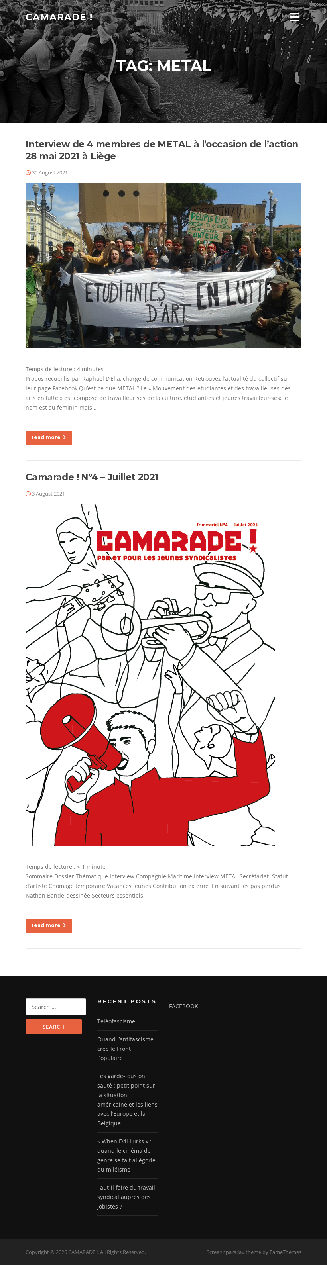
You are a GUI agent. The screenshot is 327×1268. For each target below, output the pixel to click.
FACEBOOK (183, 1006)
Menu (294, 17)
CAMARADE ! (59, 16)
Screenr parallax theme (234, 1252)
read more (46, 437)
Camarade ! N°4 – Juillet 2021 (92, 477)
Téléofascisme (116, 1021)
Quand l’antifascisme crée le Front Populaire (125, 1048)
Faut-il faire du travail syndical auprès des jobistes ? (126, 1197)
